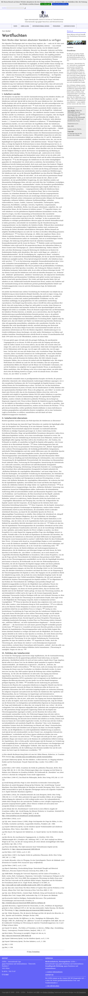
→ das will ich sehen (52, 985)
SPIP (37, 992)
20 (57, 545)
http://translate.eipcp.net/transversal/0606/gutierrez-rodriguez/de (23, 902)
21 (48, 579)
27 (33, 640)
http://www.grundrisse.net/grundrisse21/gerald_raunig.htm (21, 815)
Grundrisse (70, 47)
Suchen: (4, 7)
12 (63, 270)
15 (31, 444)
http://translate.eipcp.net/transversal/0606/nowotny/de (33, 910)
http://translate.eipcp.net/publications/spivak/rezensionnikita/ (32, 756)
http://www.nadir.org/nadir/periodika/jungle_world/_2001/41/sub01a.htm (26, 884)
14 (60, 405)
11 (14, 261)
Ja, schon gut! (45, 4)
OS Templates (81, 992)
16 (58, 484)
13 (29, 373)
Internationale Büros (40, 26)
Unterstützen (69, 26)
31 (32, 736)
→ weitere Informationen (53, 971)
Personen (56, 26)
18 (32, 518)
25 (43, 608)
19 (48, 523)
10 (60, 247)
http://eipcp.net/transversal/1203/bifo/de (26, 849)
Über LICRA (25, 26)
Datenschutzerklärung (60, 4)
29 (31, 666)
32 (40, 750)
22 (24, 586)
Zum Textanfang (34, 951)
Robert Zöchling (48, 992)
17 (30, 505)
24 (51, 604)
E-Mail (6, 974)
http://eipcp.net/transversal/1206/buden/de (16, 935)
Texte (15, 26)
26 (12, 627)
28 (25, 649)
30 (25, 682)
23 (14, 602)
